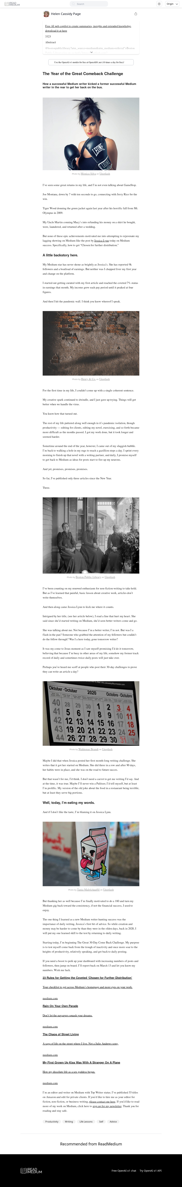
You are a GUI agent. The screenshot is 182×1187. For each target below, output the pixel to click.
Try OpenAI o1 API (151, 1170)
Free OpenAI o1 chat (124, 1170)
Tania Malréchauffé (88, 889)
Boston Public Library (88, 577)
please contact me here (102, 1101)
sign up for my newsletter (107, 1106)
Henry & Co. (88, 379)
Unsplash (105, 173)
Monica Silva (88, 173)
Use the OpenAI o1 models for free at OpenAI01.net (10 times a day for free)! (89, 62)
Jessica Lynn (101, 240)
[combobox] (92, 4)
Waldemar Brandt (88, 749)
